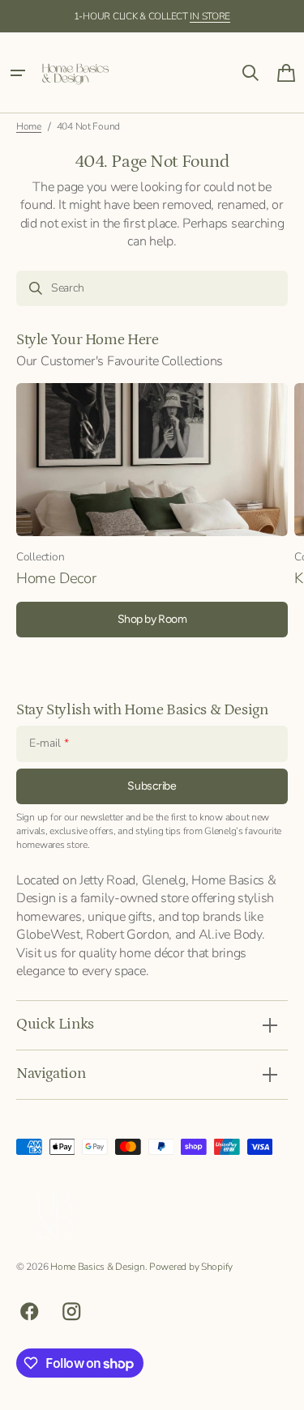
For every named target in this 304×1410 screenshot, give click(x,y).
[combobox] (152, 288)
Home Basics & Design (97, 1266)
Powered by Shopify (191, 1266)
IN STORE (210, 16)
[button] (18, 73)
